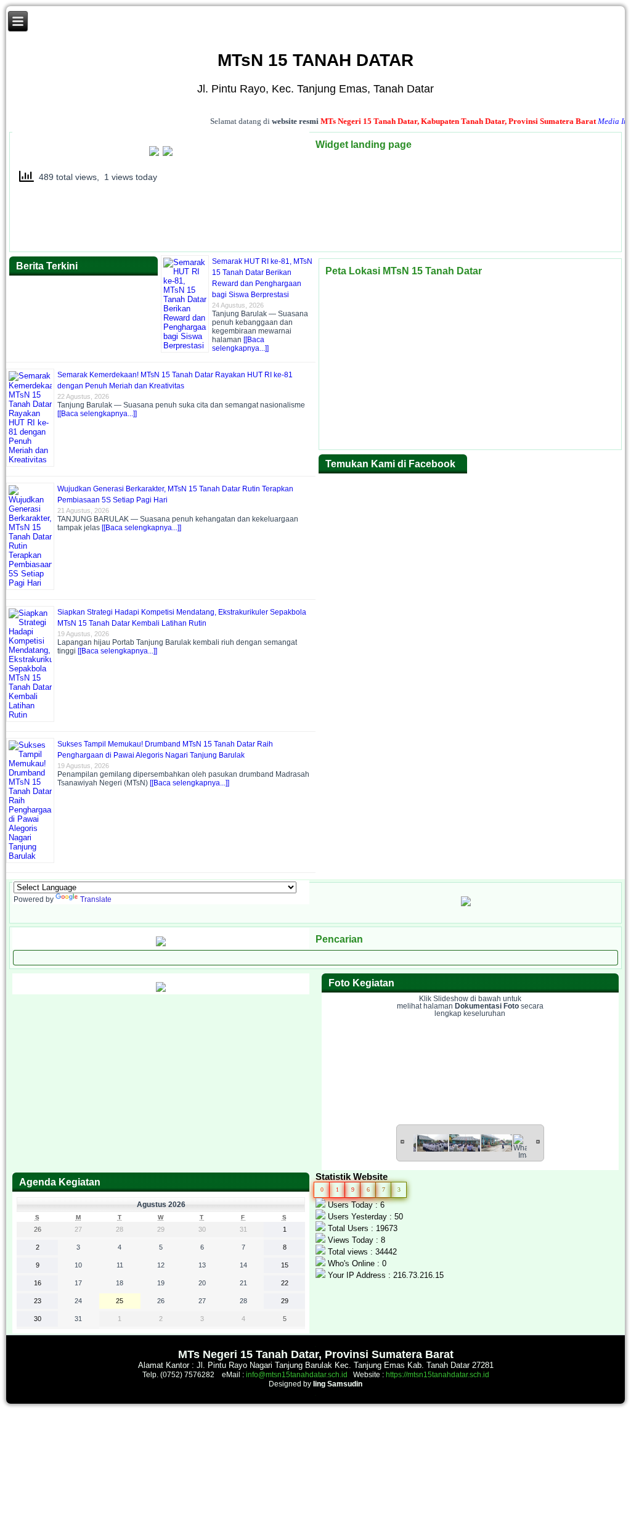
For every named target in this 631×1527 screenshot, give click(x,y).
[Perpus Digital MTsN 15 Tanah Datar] (161, 989)
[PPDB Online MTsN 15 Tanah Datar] (167, 153)
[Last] (538, 1141)
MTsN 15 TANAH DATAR (315, 60)
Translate (96, 899)
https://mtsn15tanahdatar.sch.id (437, 1374)
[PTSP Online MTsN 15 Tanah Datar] (155, 153)
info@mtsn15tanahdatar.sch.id (297, 1374)
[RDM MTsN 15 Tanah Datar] (161, 944)
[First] (402, 1141)
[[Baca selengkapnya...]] (240, 344)
